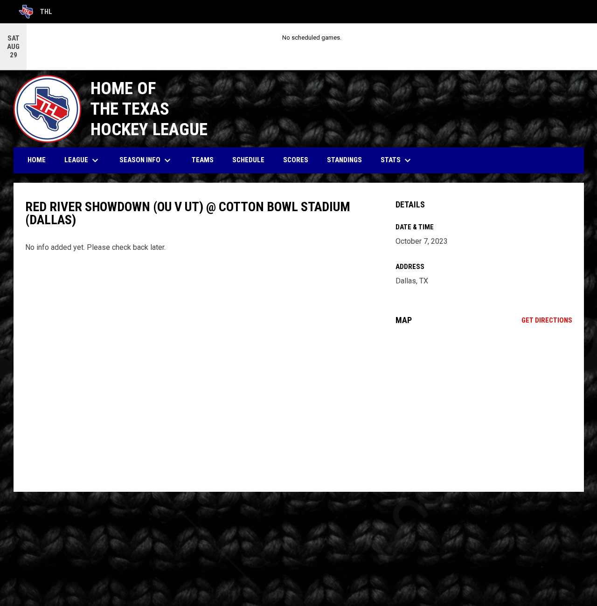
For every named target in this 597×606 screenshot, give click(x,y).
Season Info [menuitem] (146, 160)
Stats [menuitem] (397, 160)
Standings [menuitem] (344, 160)
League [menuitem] (82, 160)
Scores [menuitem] (295, 160)
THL (35, 13)
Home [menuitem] (37, 160)
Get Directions (546, 320)
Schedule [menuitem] (248, 160)
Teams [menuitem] (203, 160)
